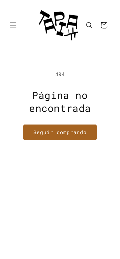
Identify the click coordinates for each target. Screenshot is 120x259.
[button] (13, 25)
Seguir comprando (60, 132)
